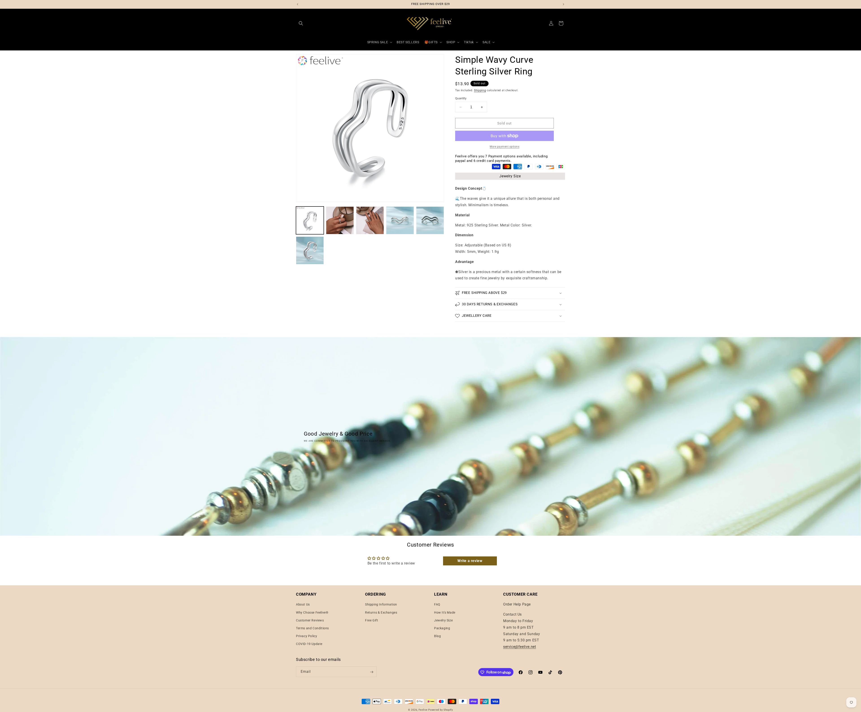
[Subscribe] (371, 672)
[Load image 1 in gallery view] (310, 220)
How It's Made (444, 612)
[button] (301, 23)
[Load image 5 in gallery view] (430, 220)
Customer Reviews (310, 620)
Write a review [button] (469, 560)
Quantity (460, 98)
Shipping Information (381, 604)
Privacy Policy (306, 636)
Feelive (423, 709)
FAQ (437, 604)
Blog (437, 636)
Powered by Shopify (440, 709)
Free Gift (371, 620)
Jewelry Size (510, 176)
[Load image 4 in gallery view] (400, 220)
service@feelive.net (519, 647)
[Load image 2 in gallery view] (340, 220)
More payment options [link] (504, 146)
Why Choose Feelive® (312, 612)
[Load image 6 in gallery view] (310, 250)
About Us (303, 604)
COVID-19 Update (309, 644)
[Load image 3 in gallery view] (370, 220)
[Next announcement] (563, 4)
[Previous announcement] (297, 4)
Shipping (480, 90)
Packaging (442, 628)
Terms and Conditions (312, 628)
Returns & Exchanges (381, 612)
